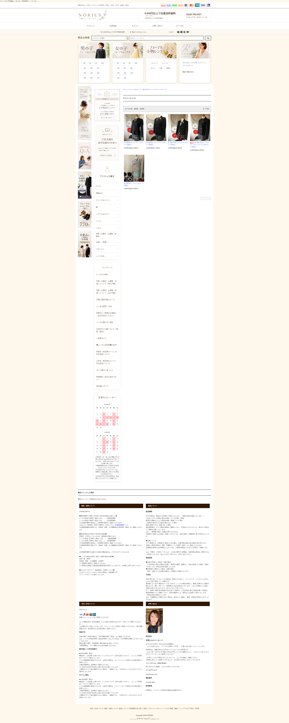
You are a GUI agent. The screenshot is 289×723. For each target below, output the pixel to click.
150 (98, 73)
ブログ (171, 32)
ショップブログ (184, 708)
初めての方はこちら (139, 32)
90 (90, 63)
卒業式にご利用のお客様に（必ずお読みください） (106, 314)
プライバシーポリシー (155, 708)
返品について (123, 708)
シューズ (165, 63)
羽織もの (99, 193)
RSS (191, 708)
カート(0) (179, 26)
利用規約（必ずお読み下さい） (106, 378)
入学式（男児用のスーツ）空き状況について (106, 362)
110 (85, 68)
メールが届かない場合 (104, 322)
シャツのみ (100, 256)
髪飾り (169, 68)
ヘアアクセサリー (103, 214)
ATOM (197, 708)
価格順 (136, 109)
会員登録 (113, 26)
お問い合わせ (157, 26)
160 (85, 78)
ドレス (98, 186)
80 (84, 63)
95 (96, 63)
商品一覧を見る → (189, 72)
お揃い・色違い (102, 242)
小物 (160, 68)
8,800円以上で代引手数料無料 (114, 32)
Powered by (133, 719)
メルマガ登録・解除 (170, 708)
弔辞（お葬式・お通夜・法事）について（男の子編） (106, 282)
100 (102, 63)
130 (85, 73)
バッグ (98, 221)
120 (91, 68)
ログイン (135, 26)
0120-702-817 (193, 14)
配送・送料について (111, 708)
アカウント (91, 26)
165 (91, 78)
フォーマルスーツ (135, 89)
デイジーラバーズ (161, 89)
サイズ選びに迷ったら (104, 370)
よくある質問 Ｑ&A (104, 306)
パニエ (98, 228)
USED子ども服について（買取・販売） (107, 330)
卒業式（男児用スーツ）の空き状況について (106, 353)
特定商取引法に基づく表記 (138, 708)
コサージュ (100, 249)
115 (125, 68)
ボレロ (153, 68)
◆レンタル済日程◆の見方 (106, 345)
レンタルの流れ (102, 274)
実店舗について (102, 386)
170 (98, 78)
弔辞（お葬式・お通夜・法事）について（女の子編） (106, 291)
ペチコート (154, 63)
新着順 (142, 109)
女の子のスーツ (148, 89)
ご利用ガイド (101, 338)
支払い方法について (96, 708)
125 (98, 68)
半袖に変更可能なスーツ (105, 299)
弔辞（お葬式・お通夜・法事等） (106, 235)
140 (91, 73)
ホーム (125, 89)
